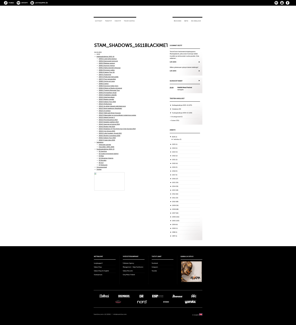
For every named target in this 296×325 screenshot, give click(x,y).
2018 (174, 171)
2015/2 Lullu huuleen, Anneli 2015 (110, 133)
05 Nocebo (102, 160)
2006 (175, 217)
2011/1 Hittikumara (105, 104)
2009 (175, 205)
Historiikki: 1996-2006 (106, 147)
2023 (175, 152)
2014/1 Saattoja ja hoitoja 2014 (109, 124)
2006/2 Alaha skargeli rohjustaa (109, 68)
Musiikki (177, 21)
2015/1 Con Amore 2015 (107, 131)
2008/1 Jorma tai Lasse (107, 81)
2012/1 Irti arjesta (105, 111)
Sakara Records (128, 271)
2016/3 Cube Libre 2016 (107, 140)
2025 (174, 144)
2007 (175, 213)
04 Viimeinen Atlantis (106, 158)
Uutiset (98, 21)
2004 (175, 224)
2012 (175, 194)
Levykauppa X (98, 263)
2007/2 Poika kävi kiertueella (108, 77)
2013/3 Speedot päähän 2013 (109, 122)
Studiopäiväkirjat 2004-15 (105, 149)
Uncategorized (102, 167)
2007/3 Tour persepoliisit (107, 79)
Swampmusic (98, 274)
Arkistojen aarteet (105, 144)
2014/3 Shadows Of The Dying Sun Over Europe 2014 (117, 129)
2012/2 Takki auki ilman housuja (110, 113)
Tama (166, 302)
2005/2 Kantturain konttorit (108, 61)
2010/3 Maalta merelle (106, 99)
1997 (174, 236)
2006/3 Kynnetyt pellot (107, 70)
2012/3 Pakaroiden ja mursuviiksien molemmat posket (117, 115)
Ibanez (177, 296)
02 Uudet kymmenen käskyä (108, 154)
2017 (174, 175)
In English (196, 21)
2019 (174, 167)
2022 (175, 156)
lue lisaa (173, 62)
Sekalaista (100, 142)
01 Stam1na (103, 151)
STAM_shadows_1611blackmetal (134, 45)
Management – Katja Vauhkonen (133, 267)
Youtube (154, 271)
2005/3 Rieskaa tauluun (107, 63)
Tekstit (108, 21)
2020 (175, 163)
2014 (175, 186)
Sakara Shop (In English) (101, 271)
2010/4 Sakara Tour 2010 (107, 102)
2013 (175, 190)
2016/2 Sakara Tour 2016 (107, 138)
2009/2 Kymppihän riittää (107, 93)
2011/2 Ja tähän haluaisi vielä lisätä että (112, 106)
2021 (174, 159)
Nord (142, 302)
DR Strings (141, 296)
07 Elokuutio (103, 165)
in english (195, 315)
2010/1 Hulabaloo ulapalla (108, 95)
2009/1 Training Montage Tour (109, 90)
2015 (175, 182)
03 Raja (101, 156)
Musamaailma (118, 302)
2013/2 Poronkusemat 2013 (108, 120)
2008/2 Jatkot (104, 83)
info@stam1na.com (120, 314)
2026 (174, 137)
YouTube (282, 3)
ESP (157, 296)
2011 (175, 198)
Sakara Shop (98, 267)
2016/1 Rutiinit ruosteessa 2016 (109, 135)
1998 (174, 232)
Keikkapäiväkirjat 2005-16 (105, 56)
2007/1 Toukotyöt (105, 74)
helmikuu (177, 139)
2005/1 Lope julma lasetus (108, 59)
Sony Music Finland (129, 274)
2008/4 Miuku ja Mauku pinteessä (110, 88)
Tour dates (129, 21)
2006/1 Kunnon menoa (107, 65)
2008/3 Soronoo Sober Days (108, 86)
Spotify (24, 3)
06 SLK (101, 163)
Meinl (193, 296)
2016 (175, 179)
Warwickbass (190, 302)
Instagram (276, 3)
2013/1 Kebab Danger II (107, 117)
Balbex (104, 296)
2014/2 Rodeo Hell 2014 (107, 126)
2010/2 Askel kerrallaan (107, 97)
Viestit (118, 21)
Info (186, 21)
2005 (175, 221)
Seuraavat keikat (176, 81)
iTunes (11, 3)
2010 (175, 201)
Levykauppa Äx (41, 3)
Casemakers (124, 296)
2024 (174, 148)
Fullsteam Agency (128, 263)
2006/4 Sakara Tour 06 (107, 72)
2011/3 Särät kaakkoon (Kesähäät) (110, 108)
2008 (175, 209)
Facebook (287, 3)
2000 (175, 228)
